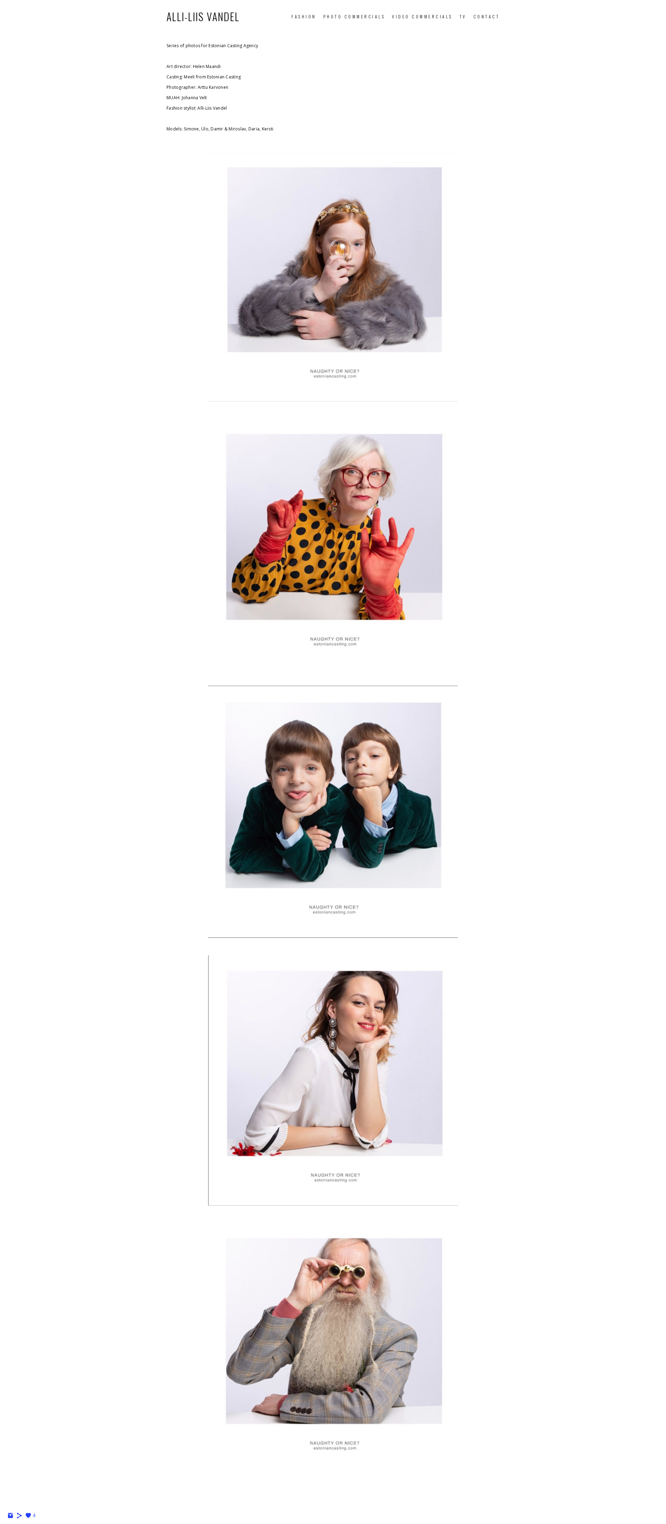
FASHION (303, 16)
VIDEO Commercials (422, 16)
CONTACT (486, 16)
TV (463, 16)
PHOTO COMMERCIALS (354, 16)
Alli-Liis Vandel (203, 16)
